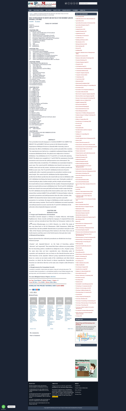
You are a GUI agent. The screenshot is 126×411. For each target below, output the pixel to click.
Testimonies (75, 10)
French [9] (78, 125)
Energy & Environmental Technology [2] (85, 98)
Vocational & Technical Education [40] (84, 310)
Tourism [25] (79, 294)
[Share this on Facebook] (33, 289)
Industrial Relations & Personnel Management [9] (83, 166)
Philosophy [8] (79, 243)
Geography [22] (79, 127)
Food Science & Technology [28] (83, 121)
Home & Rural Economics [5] (82, 142)
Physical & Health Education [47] (83, 245)
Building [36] (79, 50)
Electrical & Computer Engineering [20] (85, 93)
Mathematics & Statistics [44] (82, 210)
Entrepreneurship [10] (81, 104)
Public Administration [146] (82, 262)
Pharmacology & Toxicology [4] (83, 241)
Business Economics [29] (82, 55)
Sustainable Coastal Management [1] (84, 283)
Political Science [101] (81, 258)
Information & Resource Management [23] (86, 171)
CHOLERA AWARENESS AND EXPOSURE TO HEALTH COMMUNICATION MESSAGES (39, 400)
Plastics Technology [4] (81, 256)
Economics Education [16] (82, 91)
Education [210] (79, 81)
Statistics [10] (79, 281)
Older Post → (71, 328)
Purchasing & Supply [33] (82, 267)
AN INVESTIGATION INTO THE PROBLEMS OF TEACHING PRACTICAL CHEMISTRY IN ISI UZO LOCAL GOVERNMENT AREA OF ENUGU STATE (40, 395)
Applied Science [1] (80, 33)
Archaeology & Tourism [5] (82, 35)
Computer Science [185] (81, 74)
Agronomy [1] (79, 27)
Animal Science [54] (80, 29)
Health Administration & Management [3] (85, 138)
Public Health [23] (80, 264)
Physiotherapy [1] (80, 252)
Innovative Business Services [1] (83, 175)
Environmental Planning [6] (82, 106)
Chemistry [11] (79, 64)
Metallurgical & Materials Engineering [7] (85, 217)
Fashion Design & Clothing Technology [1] (85, 115)
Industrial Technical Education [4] (84, 169)
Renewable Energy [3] (81, 273)
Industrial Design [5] (81, 159)
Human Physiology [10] (81, 155)
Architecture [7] (79, 37)
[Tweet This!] (35, 289)
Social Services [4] (80, 277)
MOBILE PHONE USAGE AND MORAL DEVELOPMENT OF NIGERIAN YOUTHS (38, 386)
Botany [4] (78, 48)
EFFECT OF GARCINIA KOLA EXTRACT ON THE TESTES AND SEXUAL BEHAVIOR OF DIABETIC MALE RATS (42, 310)
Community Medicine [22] (82, 70)
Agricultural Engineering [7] (82, 25)
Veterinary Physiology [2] (82, 305)
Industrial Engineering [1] (82, 161)
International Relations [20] (82, 181)
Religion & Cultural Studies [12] (83, 271)
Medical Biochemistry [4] (82, 215)
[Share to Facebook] (34, 292)
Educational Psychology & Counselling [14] (86, 85)
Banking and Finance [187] (82, 39)
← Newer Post (32, 328)
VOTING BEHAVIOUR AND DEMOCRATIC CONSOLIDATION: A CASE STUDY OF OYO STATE (39, 390)
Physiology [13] (79, 250)
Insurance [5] (79, 177)
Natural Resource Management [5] (84, 223)
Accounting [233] (80, 16)
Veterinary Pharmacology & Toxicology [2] (86, 302)
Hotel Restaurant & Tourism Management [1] (86, 146)
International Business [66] (82, 179)
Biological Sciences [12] (81, 44)
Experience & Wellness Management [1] (85, 112)
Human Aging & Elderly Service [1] (84, 148)
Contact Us (82, 10)
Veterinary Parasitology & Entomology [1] (85, 300)
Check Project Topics (39, 10)
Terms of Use (78, 394)
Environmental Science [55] (82, 108)
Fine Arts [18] (79, 117)
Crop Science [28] (80, 79)
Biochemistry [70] (80, 41)
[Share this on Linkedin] (39, 289)
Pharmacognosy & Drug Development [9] (85, 237)
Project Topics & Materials (81, 387)
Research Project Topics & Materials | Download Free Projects (67, 407)
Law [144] (78, 189)
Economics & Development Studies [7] (85, 89)
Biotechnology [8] (80, 46)
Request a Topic (56, 10)
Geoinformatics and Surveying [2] (84, 129)
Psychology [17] (79, 260)
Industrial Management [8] (82, 163)
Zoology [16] (79, 315)
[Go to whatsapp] (3, 407)
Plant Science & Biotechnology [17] (84, 254)
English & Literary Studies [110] (83, 100)
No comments (37, 21)
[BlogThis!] (32, 292)
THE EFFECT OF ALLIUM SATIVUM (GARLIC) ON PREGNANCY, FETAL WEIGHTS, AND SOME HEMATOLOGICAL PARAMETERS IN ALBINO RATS (68, 313)
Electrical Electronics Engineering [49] (85, 96)
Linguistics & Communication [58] (84, 193)
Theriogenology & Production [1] (83, 292)
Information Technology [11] (82, 173)
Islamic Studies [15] (80, 187)
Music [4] (78, 221)
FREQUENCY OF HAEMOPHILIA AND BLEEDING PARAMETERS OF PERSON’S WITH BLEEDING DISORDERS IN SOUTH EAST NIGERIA (59, 312)
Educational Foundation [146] (82, 83)
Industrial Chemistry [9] (81, 157)
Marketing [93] (79, 202)
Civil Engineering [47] (81, 66)
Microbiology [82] (80, 219)
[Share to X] (33, 292)
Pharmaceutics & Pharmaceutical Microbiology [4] (83, 235)
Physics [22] (79, 248)
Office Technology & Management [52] (85, 227)
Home (30, 10)
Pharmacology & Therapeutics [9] (84, 239)
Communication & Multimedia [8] (83, 68)
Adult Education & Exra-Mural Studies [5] (85, 18)
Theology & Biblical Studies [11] (83, 290)
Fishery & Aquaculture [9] (82, 119)
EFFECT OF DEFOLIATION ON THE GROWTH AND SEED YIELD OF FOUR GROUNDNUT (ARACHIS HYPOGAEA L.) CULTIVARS (51, 18)
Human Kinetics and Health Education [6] (85, 153)
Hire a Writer (48, 10)
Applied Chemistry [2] (81, 31)
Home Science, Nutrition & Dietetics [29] (85, 144)
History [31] (79, 140)
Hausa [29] (78, 136)
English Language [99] (81, 102)
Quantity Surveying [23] (81, 269)
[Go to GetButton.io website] (3, 409)
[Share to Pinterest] (36, 292)
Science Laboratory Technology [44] (84, 275)
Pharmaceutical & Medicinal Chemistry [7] (86, 232)
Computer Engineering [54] (82, 72)
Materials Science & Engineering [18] (84, 206)
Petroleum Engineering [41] (82, 229)
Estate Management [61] (81, 110)
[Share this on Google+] (37, 289)
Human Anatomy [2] (80, 150)
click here (53, 276)
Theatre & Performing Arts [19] (83, 288)
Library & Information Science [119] (84, 191)
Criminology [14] (80, 77)
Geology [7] (78, 131)
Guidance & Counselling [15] (82, 134)
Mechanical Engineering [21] (82, 213)
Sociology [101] (79, 279)
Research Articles (66, 10)
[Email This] (30, 292)
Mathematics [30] (80, 208)
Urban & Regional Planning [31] (83, 296)
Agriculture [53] (79, 20)
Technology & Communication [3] (83, 286)
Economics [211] (79, 87)
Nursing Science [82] (81, 225)
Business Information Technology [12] (85, 58)
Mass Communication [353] (82, 204)
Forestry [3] (79, 123)
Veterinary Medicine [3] (81, 298)
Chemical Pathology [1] (81, 60)
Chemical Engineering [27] (82, 62)
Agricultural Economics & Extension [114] (85, 22)
